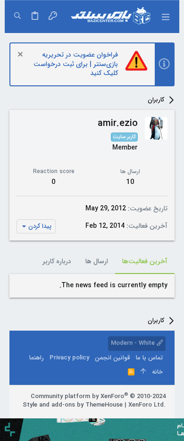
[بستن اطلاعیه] (21, 55)
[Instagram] (147, 417)
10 (130, 182)
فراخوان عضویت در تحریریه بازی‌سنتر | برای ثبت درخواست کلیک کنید (75, 64)
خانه (157, 372)
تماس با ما (149, 358)
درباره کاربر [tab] (56, 261)
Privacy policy (69, 358)
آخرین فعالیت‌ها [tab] (144, 261)
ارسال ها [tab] (96, 261)
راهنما (36, 358)
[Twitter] (133, 417)
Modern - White (134, 343)
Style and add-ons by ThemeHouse (73, 405)
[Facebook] (161, 417)
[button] (165, 16)
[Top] (143, 372)
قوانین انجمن (112, 358)
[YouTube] (119, 417)
